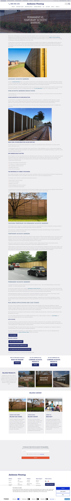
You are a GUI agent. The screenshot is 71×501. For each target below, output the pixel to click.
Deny (63, 494)
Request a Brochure (50, 484)
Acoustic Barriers (13, 335)
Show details (52, 499)
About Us (52, 6)
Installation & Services (28, 6)
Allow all (62, 488)
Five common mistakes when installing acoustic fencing (20, 349)
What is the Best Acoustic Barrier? (16, 341)
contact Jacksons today (24, 332)
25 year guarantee (38, 88)
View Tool (35, 364)
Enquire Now (17, 362)
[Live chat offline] (67, 499)
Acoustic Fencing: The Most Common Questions (18, 345)
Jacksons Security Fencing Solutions (14, 9)
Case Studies (48, 6)
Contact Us (57, 6)
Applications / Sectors (19, 6)
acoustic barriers (16, 81)
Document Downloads (37, 6)
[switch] (28, 499)
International (38, 485)
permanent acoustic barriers (34, 288)
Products (13, 6)
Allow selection (63, 491)
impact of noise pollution (54, 37)
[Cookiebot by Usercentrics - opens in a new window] (6, 499)
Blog (43, 6)
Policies (10, 482)
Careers (10, 480)
